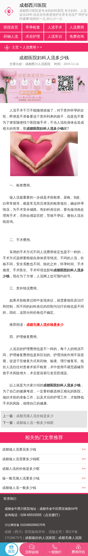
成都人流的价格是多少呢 (20, 469)
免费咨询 (76, 36)
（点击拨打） (52, 515)
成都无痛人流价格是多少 (34, 416)
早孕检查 (32, 27)
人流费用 (76, 27)
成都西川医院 (32, 5)
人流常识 (55, 36)
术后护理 (32, 36)
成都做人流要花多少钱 (19, 449)
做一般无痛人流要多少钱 (20, 478)
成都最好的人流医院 (40, 538)
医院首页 (11, 27)
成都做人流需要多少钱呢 (20, 459)
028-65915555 (31, 515)
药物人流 (11, 36)
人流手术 (55, 27)
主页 (15, 47)
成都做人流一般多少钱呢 (34, 423)
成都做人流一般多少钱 (19, 488)
